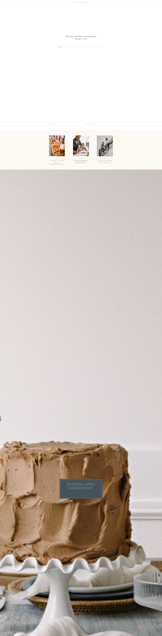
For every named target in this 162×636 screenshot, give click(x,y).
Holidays (105, 158)
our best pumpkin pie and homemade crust (57, 162)
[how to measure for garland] (105, 146)
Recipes (81, 158)
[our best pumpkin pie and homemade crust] (57, 145)
